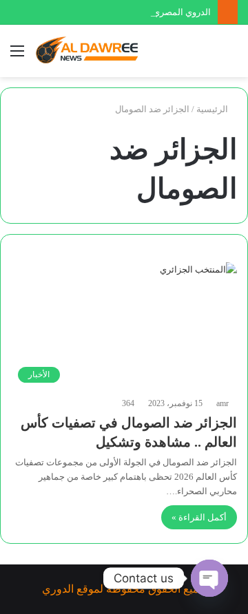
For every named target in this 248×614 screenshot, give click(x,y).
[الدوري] (89, 50)
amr (222, 403)
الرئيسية (213, 109)
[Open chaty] (209, 578)
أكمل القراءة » (199, 517)
